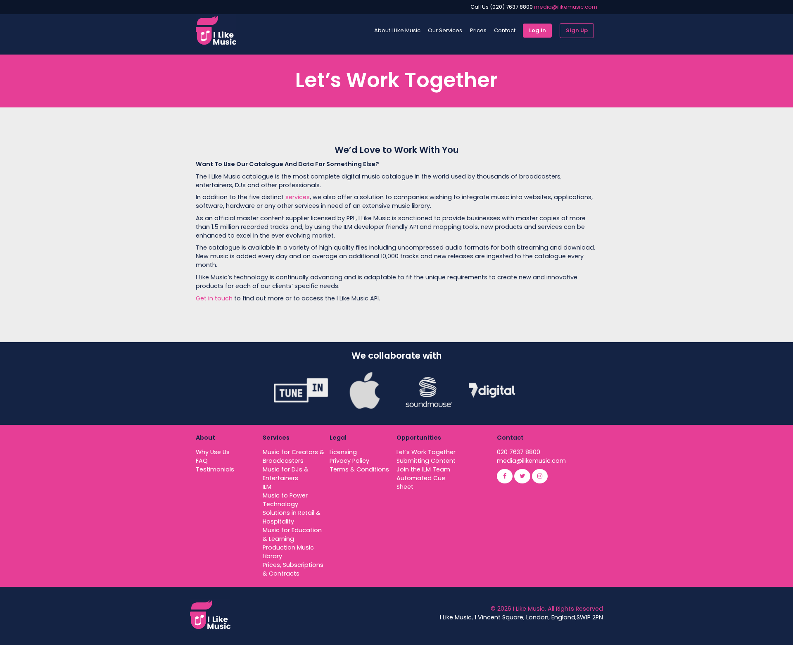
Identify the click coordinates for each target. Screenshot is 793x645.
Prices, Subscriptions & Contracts (293, 569)
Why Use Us (213, 452)
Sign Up (577, 30)
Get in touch (214, 298)
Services (276, 437)
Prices (478, 30)
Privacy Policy (349, 461)
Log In (537, 30)
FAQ (202, 461)
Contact (504, 30)
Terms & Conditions (359, 469)
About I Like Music (397, 30)
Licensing (343, 452)
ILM (267, 487)
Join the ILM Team (423, 469)
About (205, 437)
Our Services (445, 30)
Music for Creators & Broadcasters (293, 456)
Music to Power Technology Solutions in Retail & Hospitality (292, 508)
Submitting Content (426, 461)
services (297, 197)
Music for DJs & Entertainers (286, 473)
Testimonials (215, 469)
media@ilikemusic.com (565, 7)
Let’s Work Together (426, 452)
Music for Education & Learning (292, 534)
